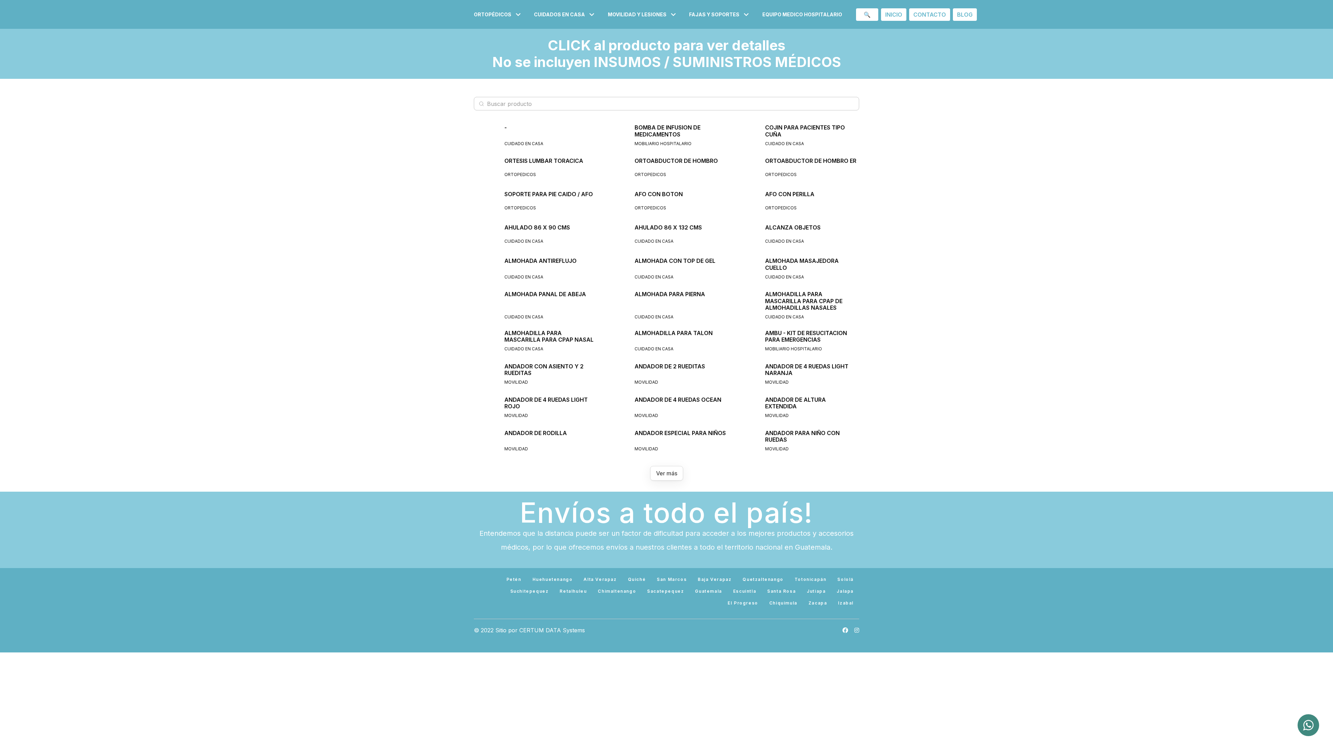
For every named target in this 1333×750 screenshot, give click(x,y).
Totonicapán (811, 579)
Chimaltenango (617, 591)
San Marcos (672, 579)
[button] (498, 14)
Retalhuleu (573, 591)
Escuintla (744, 591)
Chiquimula (783, 603)
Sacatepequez (665, 591)
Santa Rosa (781, 591)
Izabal (846, 603)
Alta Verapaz (600, 579)
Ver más (666, 473)
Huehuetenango (553, 579)
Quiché (637, 579)
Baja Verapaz (714, 579)
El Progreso (743, 603)
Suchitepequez (529, 591)
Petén (513, 579)
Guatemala (708, 591)
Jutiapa (816, 591)
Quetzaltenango (763, 579)
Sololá (845, 579)
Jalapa (845, 591)
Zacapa (817, 603)
